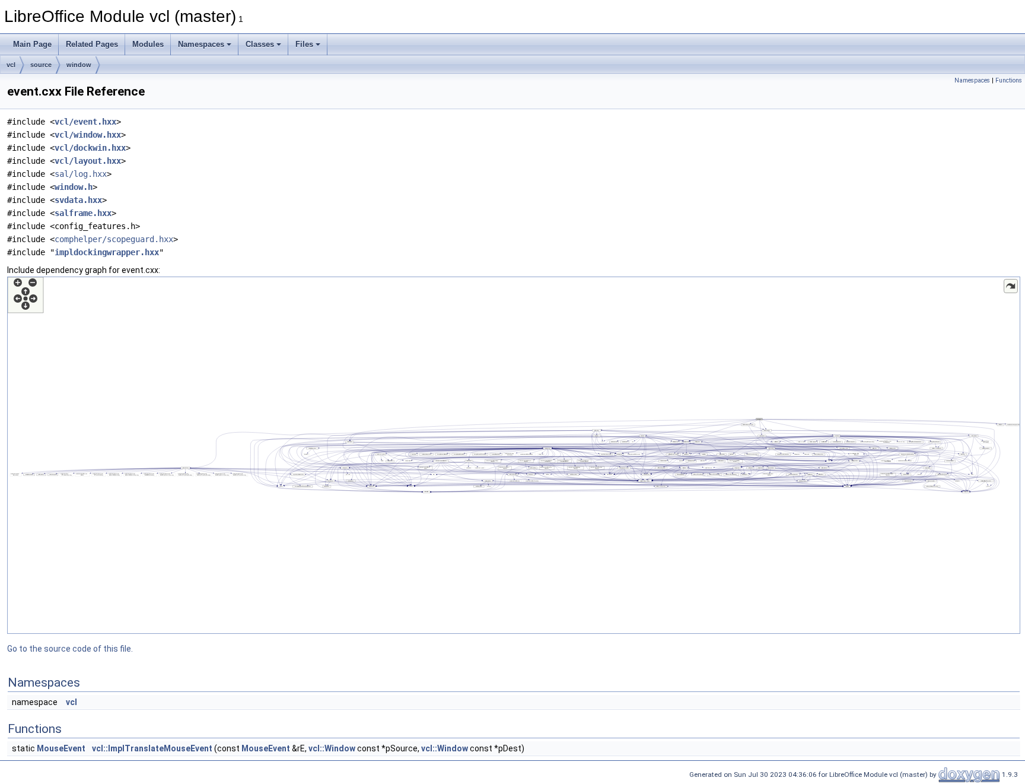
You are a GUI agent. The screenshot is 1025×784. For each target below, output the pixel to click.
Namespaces (201, 44)
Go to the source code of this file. (70, 648)
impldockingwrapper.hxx (107, 252)
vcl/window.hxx (88, 134)
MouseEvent (61, 748)
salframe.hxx (83, 213)
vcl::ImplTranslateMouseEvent (152, 748)
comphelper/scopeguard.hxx (114, 239)
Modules (148, 44)
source (41, 64)
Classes (260, 44)
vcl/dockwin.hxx (90, 148)
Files (304, 44)
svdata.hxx (78, 200)
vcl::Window (331, 748)
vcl (11, 64)
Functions (1008, 80)
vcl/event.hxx (85, 121)
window (78, 64)
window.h (74, 187)
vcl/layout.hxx (88, 161)
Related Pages (92, 44)
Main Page (32, 44)
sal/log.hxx (81, 174)
